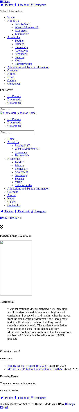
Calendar (12, 70)
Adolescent (21, 50)
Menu (6, 1)
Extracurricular (23, 63)
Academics (13, 37)
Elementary (21, 47)
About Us (13, 20)
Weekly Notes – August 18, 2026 (26, 365)
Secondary (21, 53)
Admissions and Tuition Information (28, 67)
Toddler (19, 40)
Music (18, 60)
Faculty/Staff (22, 24)
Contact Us (13, 83)
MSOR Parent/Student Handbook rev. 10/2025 (34, 369)
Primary (19, 43)
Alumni (11, 73)
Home (11, 17)
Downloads (14, 99)
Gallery (11, 80)
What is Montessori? (26, 27)
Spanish (19, 57)
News (10, 77)
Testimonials (22, 34)
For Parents (14, 96)
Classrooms (14, 102)
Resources (21, 30)
